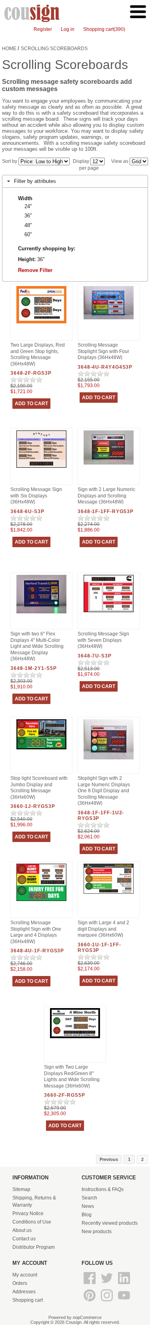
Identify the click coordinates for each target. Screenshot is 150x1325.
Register (43, 29)
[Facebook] (90, 1284)
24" (28, 206)
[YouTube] (124, 1302)
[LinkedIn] (124, 1284)
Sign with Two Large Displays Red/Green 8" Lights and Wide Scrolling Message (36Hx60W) (72, 1076)
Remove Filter (35, 270)
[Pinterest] (90, 1302)
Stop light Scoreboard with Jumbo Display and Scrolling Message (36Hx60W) (39, 787)
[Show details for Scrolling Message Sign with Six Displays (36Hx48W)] (41, 468)
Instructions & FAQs (103, 1189)
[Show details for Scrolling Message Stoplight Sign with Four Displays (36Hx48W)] (109, 320)
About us (22, 1230)
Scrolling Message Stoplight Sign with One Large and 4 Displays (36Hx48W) (35, 932)
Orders (19, 1283)
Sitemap (21, 1189)
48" (28, 225)
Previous (109, 1159)
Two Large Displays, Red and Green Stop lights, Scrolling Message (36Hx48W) (37, 354)
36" (28, 216)
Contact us (24, 1239)
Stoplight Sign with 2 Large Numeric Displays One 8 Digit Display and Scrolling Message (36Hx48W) (104, 790)
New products (97, 1231)
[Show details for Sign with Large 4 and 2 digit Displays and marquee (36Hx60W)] (109, 894)
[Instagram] (107, 1302)
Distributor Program (33, 1247)
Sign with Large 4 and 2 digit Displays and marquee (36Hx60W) (103, 929)
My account (24, 1275)
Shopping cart (27, 1300)
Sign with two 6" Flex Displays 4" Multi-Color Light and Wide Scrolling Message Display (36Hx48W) (37, 646)
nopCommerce (87, 1317)
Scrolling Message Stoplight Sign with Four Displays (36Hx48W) (103, 351)
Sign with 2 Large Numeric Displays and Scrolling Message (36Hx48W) (106, 496)
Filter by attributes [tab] (35, 181)
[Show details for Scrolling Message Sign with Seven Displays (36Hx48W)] (109, 612)
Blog (87, 1214)
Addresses (24, 1292)
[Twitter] (107, 1284)
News (88, 1206)
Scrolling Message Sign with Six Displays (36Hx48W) (36, 496)
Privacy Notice (28, 1213)
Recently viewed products (110, 1223)
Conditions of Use (31, 1222)
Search (89, 1198)
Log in (67, 29)
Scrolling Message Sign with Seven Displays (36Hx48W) (103, 640)
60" (28, 234)
